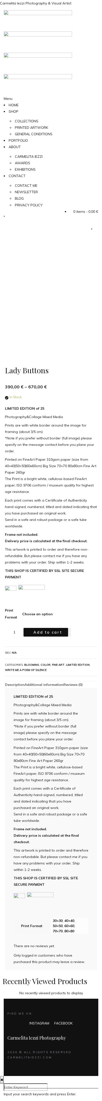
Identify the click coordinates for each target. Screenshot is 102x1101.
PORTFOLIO (18, 140)
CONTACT (17, 176)
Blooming (31, 665)
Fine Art (58, 665)
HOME (14, 105)
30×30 (58, 920)
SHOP (13, 111)
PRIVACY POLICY (29, 205)
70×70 (58, 931)
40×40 (69, 920)
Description (15, 684)
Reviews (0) (73, 684)
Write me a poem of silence (26, 670)
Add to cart (47, 632)
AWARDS (22, 163)
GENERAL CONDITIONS (33, 134)
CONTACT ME (26, 185)
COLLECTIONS (26, 121)
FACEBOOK (63, 1023)
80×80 (69, 931)
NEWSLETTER (26, 192)
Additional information (44, 684)
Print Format (11, 613)
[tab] (15, 684)
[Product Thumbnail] (91, 228)
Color (46, 665)
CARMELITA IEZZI (29, 156)
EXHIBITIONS (25, 169)
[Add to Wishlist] (69, 632)
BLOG (19, 198)
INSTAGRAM (39, 1023)
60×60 (69, 926)
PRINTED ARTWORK (31, 127)
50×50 (58, 926)
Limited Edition (78, 665)
